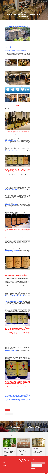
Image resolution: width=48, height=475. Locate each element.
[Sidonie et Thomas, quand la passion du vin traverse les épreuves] (36, 426)
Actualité (22, 12)
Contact (4, 466)
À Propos (4, 465)
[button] (46, 1)
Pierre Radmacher (21, 18)
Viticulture (25, 12)
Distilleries (4, 462)
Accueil (4, 459)
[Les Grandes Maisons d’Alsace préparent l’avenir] (12, 426)
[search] (44, 1)
